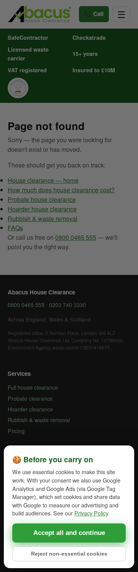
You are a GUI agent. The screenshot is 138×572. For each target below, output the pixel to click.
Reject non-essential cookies (69, 554)
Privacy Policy (91, 513)
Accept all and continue (69, 532)
